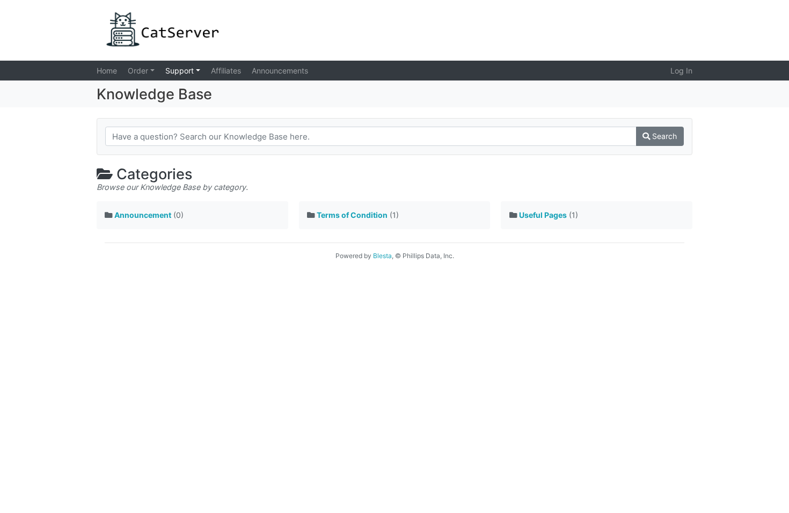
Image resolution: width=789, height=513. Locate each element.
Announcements (280, 70)
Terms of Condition (352, 214)
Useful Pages (543, 214)
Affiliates (226, 70)
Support (180, 70)
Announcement (142, 214)
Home (107, 70)
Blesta (382, 256)
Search (663, 136)
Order (139, 70)
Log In (681, 70)
